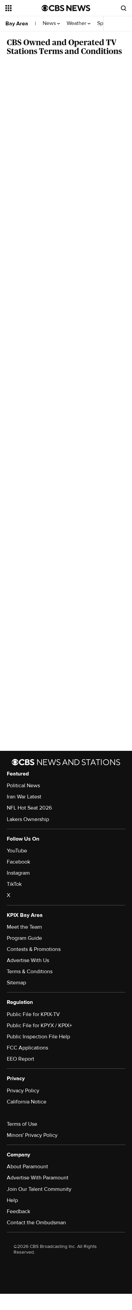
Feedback (18, 1211)
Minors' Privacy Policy (32, 1135)
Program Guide (24, 938)
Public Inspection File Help (38, 1036)
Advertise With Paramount (37, 1177)
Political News (23, 785)
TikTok (14, 884)
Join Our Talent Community (39, 1189)
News (50, 23)
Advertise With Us (28, 960)
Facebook (18, 862)
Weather (77, 23)
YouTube (17, 850)
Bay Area (16, 23)
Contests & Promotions (34, 949)
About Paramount (27, 1166)
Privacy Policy (23, 1090)
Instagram (18, 873)
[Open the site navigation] (23, 8)
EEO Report (20, 1059)
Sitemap (16, 982)
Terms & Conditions (29, 971)
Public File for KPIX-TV (33, 1014)
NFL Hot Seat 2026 (29, 808)
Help (12, 1200)
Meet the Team (24, 927)
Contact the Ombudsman (36, 1222)
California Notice (26, 1101)
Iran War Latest (24, 796)
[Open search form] (123, 8)
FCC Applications (27, 1047)
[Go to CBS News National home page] (66, 8)
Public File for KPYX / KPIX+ (39, 1025)
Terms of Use (22, 1124)
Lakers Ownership (28, 819)
